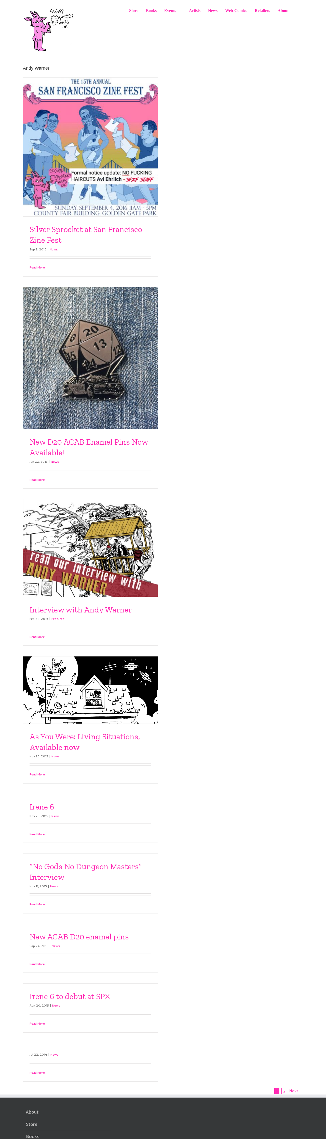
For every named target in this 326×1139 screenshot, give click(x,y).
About (32, 1112)
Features (57, 618)
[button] (297, 10)
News (54, 249)
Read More (37, 267)
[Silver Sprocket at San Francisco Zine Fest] (90, 147)
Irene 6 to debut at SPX (70, 996)
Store (31, 1124)
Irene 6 (42, 807)
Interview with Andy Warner (81, 610)
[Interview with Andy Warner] (90, 548)
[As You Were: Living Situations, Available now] (90, 690)
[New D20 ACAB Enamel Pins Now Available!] (90, 358)
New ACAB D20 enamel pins (79, 936)
